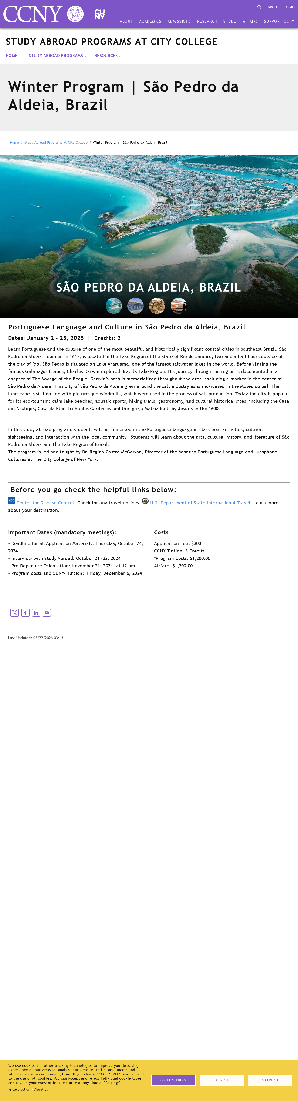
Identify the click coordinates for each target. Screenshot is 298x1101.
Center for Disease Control (45, 503)
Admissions (179, 21)
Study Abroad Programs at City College (56, 142)
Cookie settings (173, 1080)
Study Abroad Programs (56, 55)
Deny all (222, 1080)
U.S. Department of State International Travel (200, 503)
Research (207, 21)
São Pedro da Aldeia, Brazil (149, 287)
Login (289, 7)
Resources (106, 55)
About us (41, 1089)
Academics (150, 21)
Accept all (270, 1080)
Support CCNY (279, 21)
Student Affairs (241, 21)
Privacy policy (19, 1089)
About (126, 21)
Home (11, 55)
